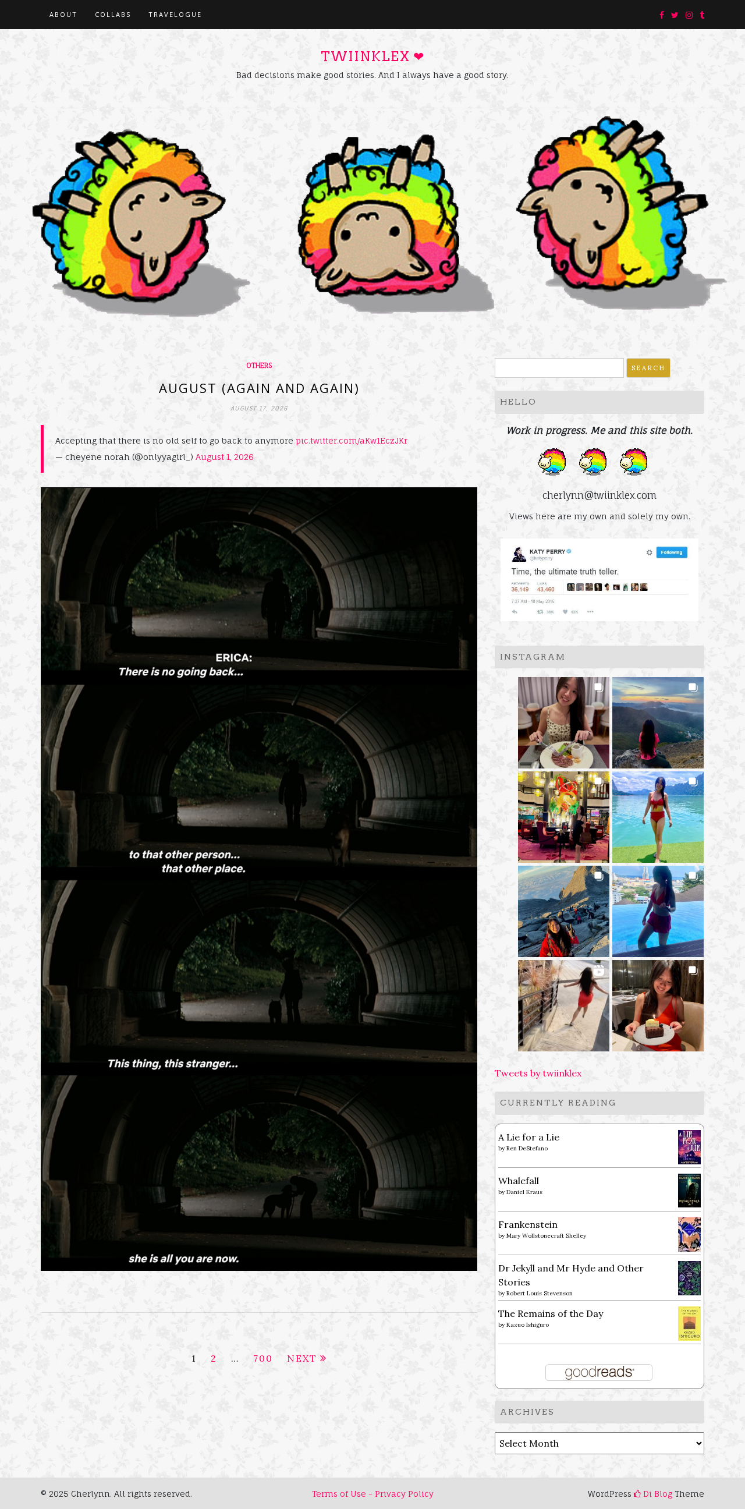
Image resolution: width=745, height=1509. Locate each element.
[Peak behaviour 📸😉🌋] (658, 719)
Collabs (113, 14)
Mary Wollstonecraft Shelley (546, 1235)
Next (302, 1358)
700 (263, 1358)
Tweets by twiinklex (538, 1073)
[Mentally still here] (658, 908)
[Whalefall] (689, 1189)
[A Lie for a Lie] (689, 1146)
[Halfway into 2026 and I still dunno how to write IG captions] (563, 813)
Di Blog (656, 1494)
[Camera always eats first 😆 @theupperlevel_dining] (563, 719)
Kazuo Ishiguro (527, 1325)
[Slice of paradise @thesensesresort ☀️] (563, 1002)
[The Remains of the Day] (689, 1323)
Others (259, 366)
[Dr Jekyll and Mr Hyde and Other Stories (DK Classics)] (689, 1277)
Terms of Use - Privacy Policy (373, 1494)
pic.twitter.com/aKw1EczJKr (351, 440)
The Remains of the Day (550, 1313)
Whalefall (518, 1180)
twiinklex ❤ (372, 56)
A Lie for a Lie (528, 1137)
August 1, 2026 (225, 457)
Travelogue (175, 14)
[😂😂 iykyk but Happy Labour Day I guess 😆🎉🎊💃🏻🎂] (658, 1002)
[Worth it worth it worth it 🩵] (658, 813)
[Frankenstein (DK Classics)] (689, 1233)
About (63, 14)
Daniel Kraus (524, 1192)
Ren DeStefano (527, 1148)
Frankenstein (528, 1224)
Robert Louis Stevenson (539, 1293)
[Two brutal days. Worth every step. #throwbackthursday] (563, 908)
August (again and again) (259, 387)
